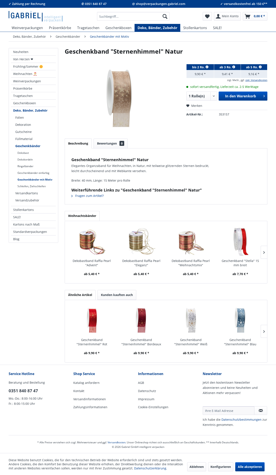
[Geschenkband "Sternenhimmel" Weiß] (190, 320)
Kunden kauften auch (117, 295)
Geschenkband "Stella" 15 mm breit (240, 263)
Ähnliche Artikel (80, 295)
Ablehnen (197, 467)
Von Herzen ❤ (23, 59)
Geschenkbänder (27, 146)
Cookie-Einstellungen (153, 407)
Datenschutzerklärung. (150, 468)
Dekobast (23, 153)
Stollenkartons (23, 210)
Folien (19, 117)
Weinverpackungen (27, 81)
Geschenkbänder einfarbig (33, 173)
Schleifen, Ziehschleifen (31, 186)
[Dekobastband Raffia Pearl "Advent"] (91, 241)
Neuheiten (20, 52)
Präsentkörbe (22, 88)
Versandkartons (26, 193)
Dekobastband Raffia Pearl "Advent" (92, 263)
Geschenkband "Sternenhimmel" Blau (240, 342)
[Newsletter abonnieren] (260, 410)
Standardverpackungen (30, 232)
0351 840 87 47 (23, 391)
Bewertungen (110, 143)
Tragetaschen (23, 96)
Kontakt (78, 391)
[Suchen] (164, 16)
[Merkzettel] (207, 16)
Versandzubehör (27, 200)
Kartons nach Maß (26, 224)
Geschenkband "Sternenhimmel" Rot (92, 342)
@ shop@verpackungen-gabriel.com (158, 4)
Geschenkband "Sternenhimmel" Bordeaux (141, 342)
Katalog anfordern (86, 383)
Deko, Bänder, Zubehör (30, 110)
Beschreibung (78, 143)
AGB (141, 383)
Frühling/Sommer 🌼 (28, 66)
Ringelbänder (25, 166)
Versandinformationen (89, 399)
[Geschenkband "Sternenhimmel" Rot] (91, 320)
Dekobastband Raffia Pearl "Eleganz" (141, 263)
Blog (16, 239)
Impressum (146, 399)
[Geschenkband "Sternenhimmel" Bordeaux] (141, 320)
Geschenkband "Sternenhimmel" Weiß (190, 342)
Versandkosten (116, 442)
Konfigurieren (220, 467)
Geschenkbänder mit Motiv (34, 179)
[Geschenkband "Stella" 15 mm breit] (240, 241)
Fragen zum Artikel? (89, 196)
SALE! (17, 217)
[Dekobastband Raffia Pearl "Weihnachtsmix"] (190, 241)
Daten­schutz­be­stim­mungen (241, 419)
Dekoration (23, 125)
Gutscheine (23, 132)
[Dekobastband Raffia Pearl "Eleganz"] (141, 241)
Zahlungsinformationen (90, 407)
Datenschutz (147, 391)
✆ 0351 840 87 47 (94, 4)
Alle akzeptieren (250, 467)
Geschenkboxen (24, 103)
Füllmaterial (24, 139)
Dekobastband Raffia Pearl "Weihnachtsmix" (191, 263)
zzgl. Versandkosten (256, 80)
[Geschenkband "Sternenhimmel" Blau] (240, 320)
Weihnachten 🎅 (25, 74)
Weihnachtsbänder (82, 216)
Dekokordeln (25, 159)
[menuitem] (133, 16)
